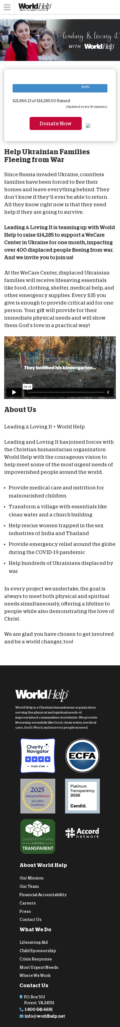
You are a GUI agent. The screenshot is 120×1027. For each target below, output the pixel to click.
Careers (28, 903)
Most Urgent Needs (39, 967)
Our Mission (32, 878)
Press (25, 911)
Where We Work (35, 975)
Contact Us (31, 919)
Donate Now (56, 123)
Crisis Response (36, 959)
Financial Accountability (43, 895)
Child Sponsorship (38, 951)
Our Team (29, 886)
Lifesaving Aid (34, 942)
